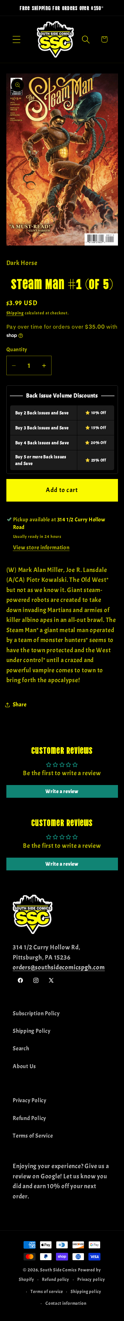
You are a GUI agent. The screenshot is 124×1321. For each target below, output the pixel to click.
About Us (24, 1066)
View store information (41, 547)
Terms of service (47, 1291)
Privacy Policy (29, 1100)
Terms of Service (33, 1135)
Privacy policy (91, 1279)
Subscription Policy (36, 1013)
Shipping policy (86, 1291)
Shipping (15, 313)
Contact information (65, 1303)
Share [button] (20, 704)
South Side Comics (58, 1270)
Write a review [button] (62, 791)
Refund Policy (29, 1118)
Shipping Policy (32, 1031)
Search (21, 1048)
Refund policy (55, 1279)
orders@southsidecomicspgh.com (59, 967)
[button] (16, 39)
